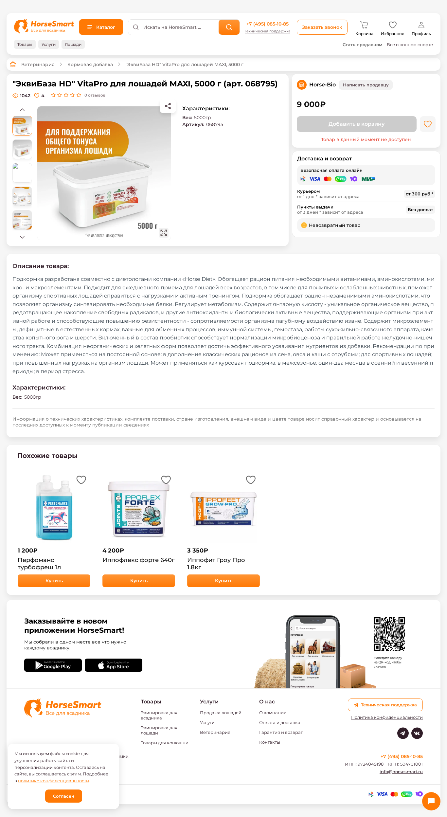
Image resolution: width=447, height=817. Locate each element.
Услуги (207, 722)
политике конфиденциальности (53, 780)
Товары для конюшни (164, 742)
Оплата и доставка (279, 722)
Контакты (269, 742)
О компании (273, 712)
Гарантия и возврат (281, 732)
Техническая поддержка (267, 31)
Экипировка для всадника (159, 715)
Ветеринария (38, 64)
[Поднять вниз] (22, 237)
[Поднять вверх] (22, 109)
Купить (54, 581)
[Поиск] (229, 27)
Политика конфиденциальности (387, 717)
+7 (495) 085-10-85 (267, 24)
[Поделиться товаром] (168, 106)
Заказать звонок (322, 27)
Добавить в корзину (356, 124)
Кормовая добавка (90, 64)
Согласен (63, 796)
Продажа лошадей (220, 712)
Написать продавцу (366, 84)
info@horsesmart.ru (401, 771)
